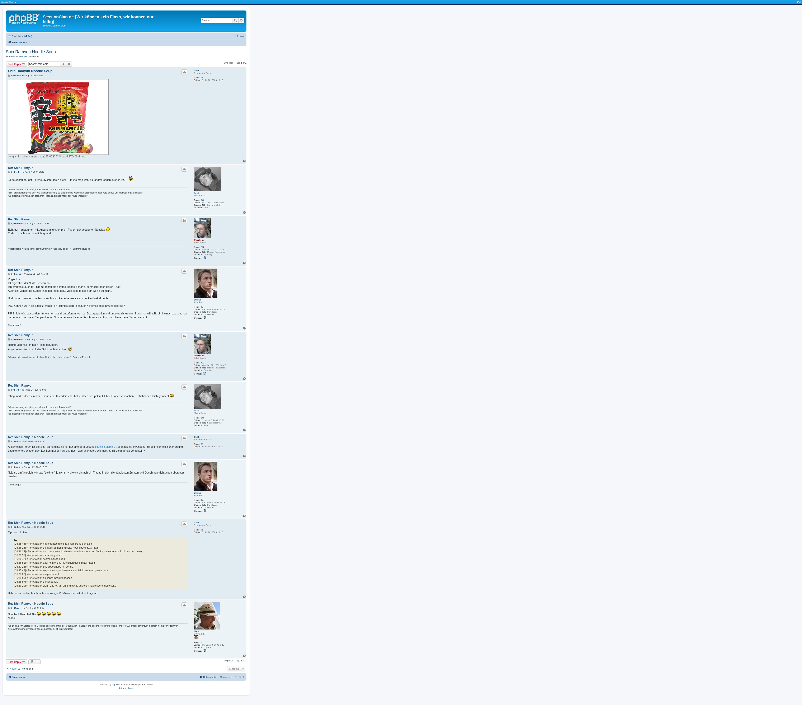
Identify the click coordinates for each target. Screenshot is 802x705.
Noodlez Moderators (29, 56)
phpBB (115, 684)
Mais (196, 631)
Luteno (197, 300)
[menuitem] (28, 36)
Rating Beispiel (104, 446)
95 (202, 78)
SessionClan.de (8, 2)
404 (202, 307)
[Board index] (25, 18)
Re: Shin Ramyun (20, 168)
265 (202, 642)
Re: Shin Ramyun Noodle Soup (30, 437)
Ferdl (196, 193)
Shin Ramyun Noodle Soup (31, 51)
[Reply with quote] (184, 71)
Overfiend (199, 240)
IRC (799, 2)
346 (202, 200)
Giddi (196, 70)
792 (202, 247)
